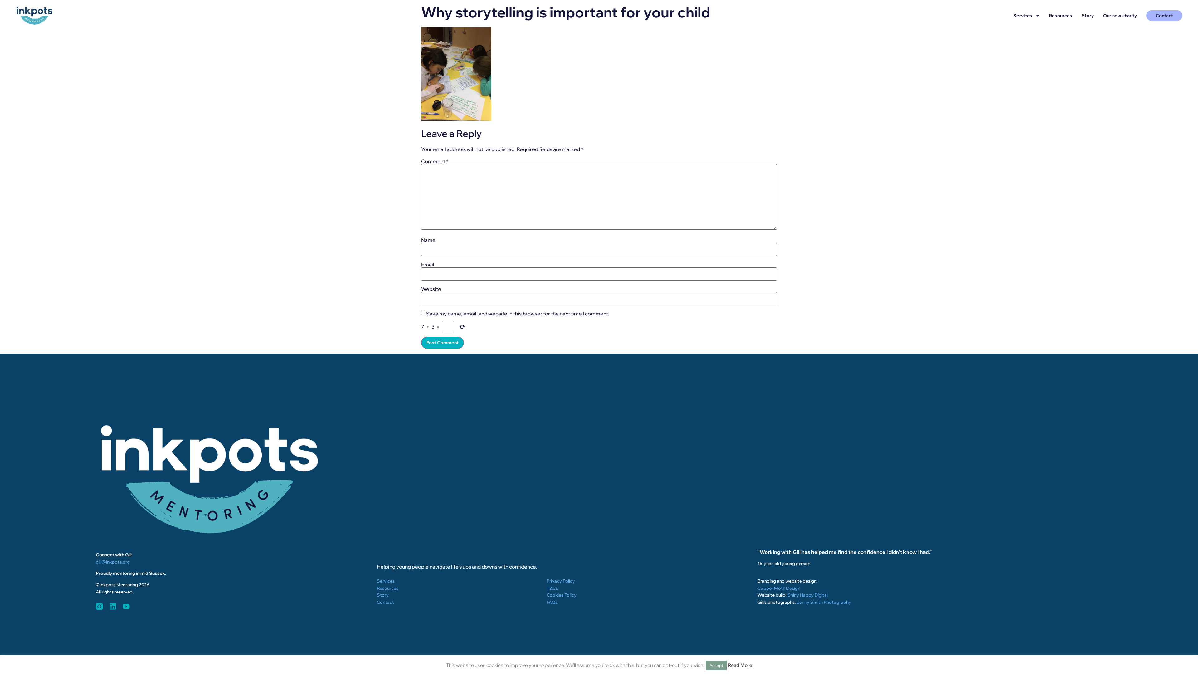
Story (1088, 15)
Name (428, 239)
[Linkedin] (112, 606)
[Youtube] (126, 606)
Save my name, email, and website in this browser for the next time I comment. (517, 313)
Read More (740, 665)
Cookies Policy (562, 595)
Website (431, 288)
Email (427, 264)
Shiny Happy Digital (807, 595)
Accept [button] (716, 665)
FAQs (552, 602)
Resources (1060, 15)
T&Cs (552, 588)
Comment (434, 161)
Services (1022, 15)
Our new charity (1120, 15)
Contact (385, 602)
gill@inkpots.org (113, 562)
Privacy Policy (561, 581)
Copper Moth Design (778, 588)
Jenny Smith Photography (823, 602)
